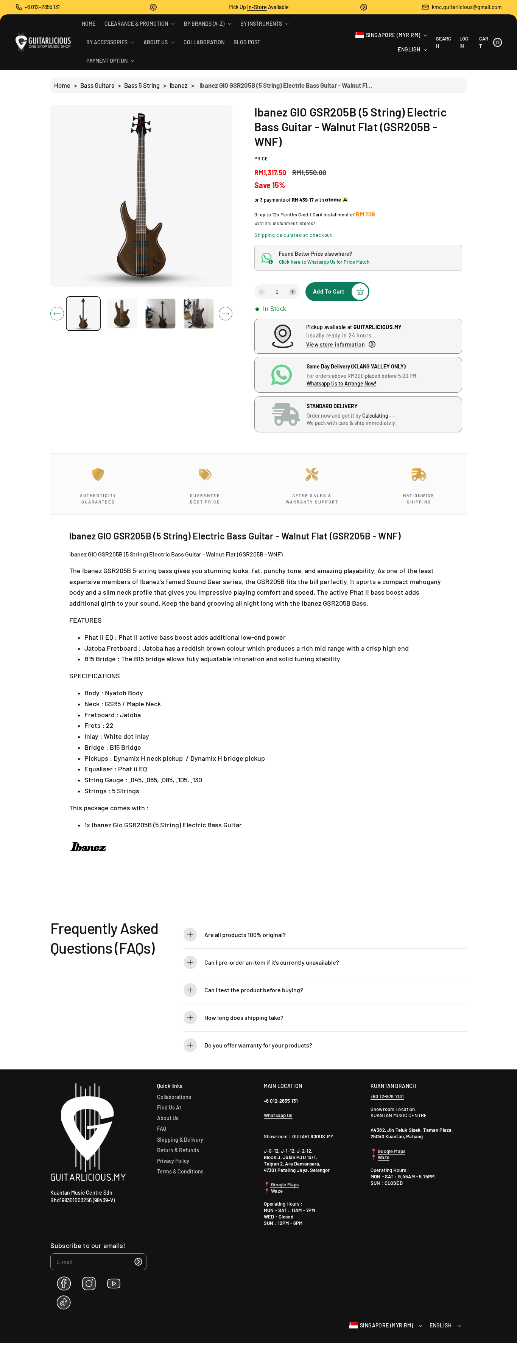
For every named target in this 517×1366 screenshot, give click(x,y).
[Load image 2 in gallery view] (121, 313)
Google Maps (284, 1184)
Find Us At (169, 1107)
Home (62, 85)
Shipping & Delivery (180, 1139)
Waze (277, 1191)
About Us (168, 1118)
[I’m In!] (138, 1261)
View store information (335, 344)
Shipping (264, 235)
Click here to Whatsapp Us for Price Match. (325, 262)
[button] (153, 7)
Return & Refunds (178, 1150)
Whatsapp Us (278, 1115)
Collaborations (174, 1097)
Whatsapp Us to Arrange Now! (342, 383)
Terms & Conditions (180, 1171)
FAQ (161, 1128)
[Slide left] (57, 313)
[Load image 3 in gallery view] (160, 313)
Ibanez (179, 85)
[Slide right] (225, 313)
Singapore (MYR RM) (393, 35)
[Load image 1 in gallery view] (83, 313)
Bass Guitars (97, 85)
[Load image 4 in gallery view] (199, 313)
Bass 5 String (142, 85)
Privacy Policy (173, 1161)
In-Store (257, 7)
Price (261, 158)
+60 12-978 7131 (387, 1096)
